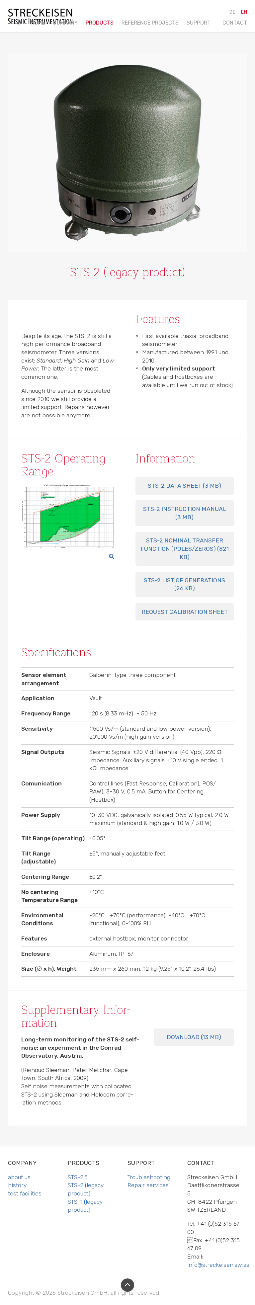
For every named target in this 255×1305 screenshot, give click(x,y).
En (244, 12)
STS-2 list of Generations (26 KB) (184, 584)
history (63, 53)
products (100, 23)
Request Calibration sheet (184, 612)
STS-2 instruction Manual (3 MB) (184, 513)
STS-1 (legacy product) (104, 77)
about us (65, 39)
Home (38, 23)
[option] (127, 158)
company (65, 23)
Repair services (207, 59)
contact (234, 23)
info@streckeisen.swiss (218, 1265)
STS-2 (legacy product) (105, 56)
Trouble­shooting (199, 42)
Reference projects (150, 23)
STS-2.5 (95, 39)
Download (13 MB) (194, 1037)
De (232, 12)
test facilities (72, 67)
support (199, 23)
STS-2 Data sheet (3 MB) (184, 485)
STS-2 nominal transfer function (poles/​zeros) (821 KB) (184, 548)
